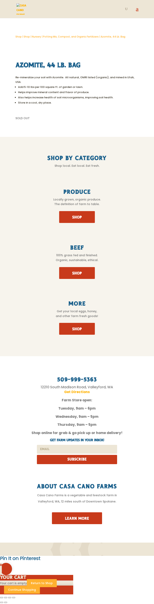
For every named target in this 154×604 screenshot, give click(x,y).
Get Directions (77, 391)
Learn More (77, 519)
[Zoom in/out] (1, 597)
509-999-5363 (77, 380)
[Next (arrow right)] (5, 602)
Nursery (36, 36)
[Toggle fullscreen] (5, 597)
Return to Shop (42, 583)
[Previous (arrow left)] (1, 602)
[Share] (9, 597)
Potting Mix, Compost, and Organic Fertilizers (71, 36)
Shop (18, 36)
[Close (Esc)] (13, 597)
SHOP (77, 218)
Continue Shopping (22, 590)
